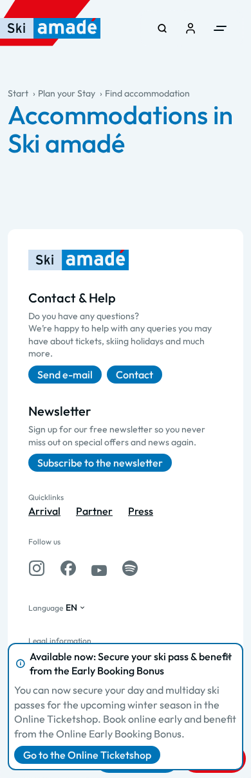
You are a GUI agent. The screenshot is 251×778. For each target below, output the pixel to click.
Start (18, 93)
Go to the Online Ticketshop (87, 754)
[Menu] (220, 28)
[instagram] (36, 568)
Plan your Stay (66, 93)
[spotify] (130, 568)
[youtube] (99, 568)
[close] (228, 657)
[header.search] (162, 28)
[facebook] (68, 568)
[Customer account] (190, 28)
